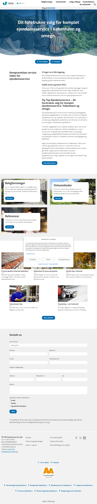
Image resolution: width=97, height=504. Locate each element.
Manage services (30, 253)
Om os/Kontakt (85, 5)
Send (13, 412)
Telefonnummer (54, 359)
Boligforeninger (46, 2)
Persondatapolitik (53, 264)
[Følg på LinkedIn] (84, 438)
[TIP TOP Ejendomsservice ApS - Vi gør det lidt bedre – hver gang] (13, 3)
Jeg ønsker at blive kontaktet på (19, 398)
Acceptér (33, 260)
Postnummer (40, 376)
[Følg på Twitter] (80, 438)
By (63, 376)
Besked (11, 384)
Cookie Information (43, 264)
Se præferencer (64, 260)
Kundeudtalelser (89, 2)
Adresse (12, 376)
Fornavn (12, 350)
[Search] (95, 4)
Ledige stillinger (75, 2)
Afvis (48, 260)
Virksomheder (61, 2)
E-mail (11, 359)
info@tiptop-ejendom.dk (9, 452)
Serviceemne (13, 342)
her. (48, 422)
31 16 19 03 (51, 8)
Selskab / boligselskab (16, 367)
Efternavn (52, 350)
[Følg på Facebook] (76, 438)
